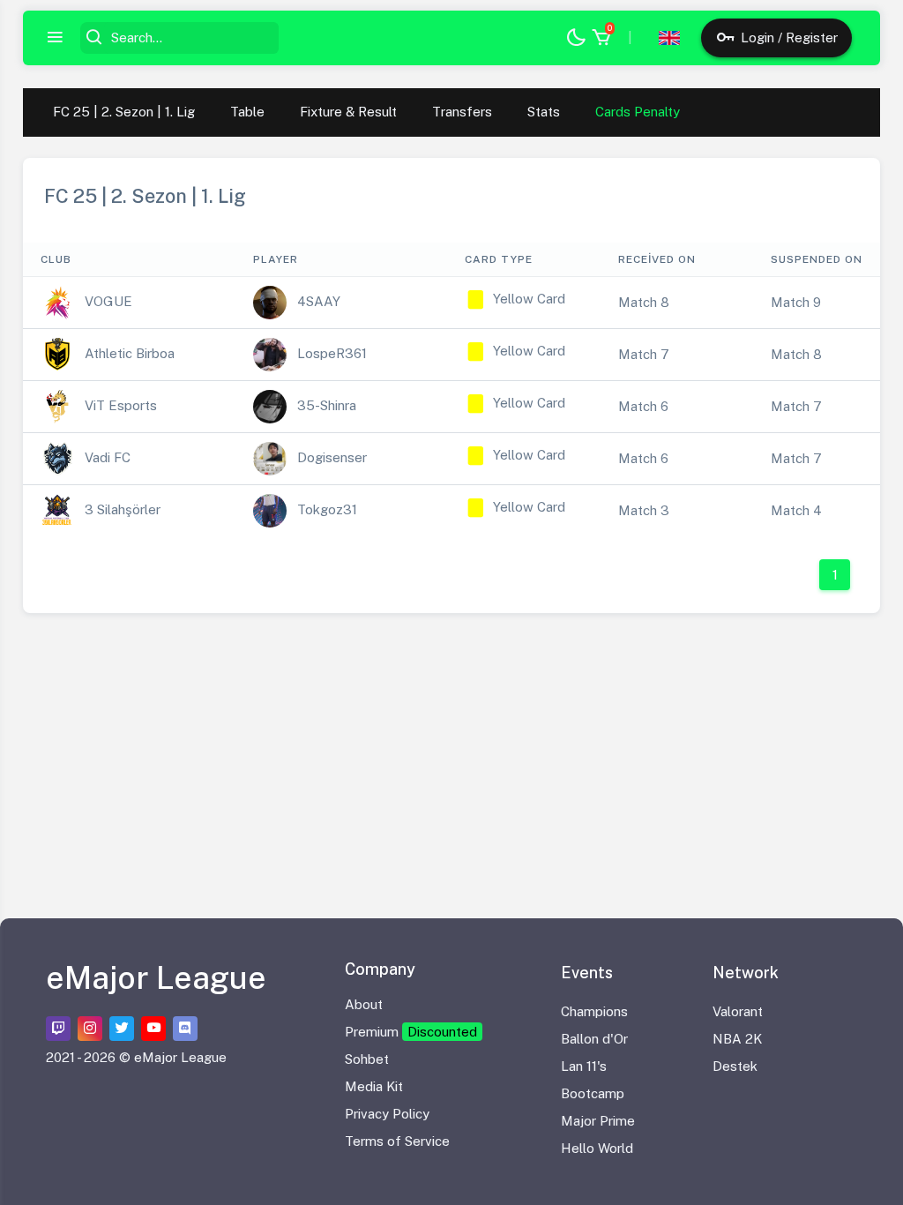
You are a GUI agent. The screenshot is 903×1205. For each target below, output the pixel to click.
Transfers (462, 111)
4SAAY (318, 301)
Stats (543, 111)
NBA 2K (737, 1038)
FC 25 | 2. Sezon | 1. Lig (124, 111)
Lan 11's (584, 1066)
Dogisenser (332, 457)
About (364, 1004)
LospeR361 (332, 353)
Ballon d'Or (594, 1038)
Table (247, 111)
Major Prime (598, 1120)
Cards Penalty (637, 111)
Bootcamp (592, 1093)
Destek (735, 1066)
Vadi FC (108, 457)
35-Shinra (326, 405)
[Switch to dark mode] (576, 38)
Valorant (738, 1011)
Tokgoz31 (327, 509)
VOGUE (108, 301)
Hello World (597, 1148)
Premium (411, 1031)
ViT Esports (121, 405)
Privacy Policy (387, 1113)
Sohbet (367, 1059)
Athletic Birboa (130, 353)
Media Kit (374, 1086)
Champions (594, 1011)
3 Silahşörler (122, 509)
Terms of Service (397, 1141)
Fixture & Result (348, 111)
